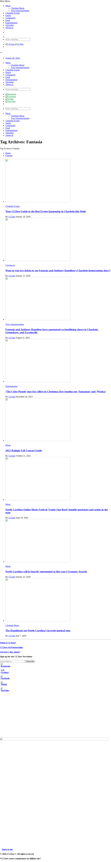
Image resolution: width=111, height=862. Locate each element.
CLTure (12, 217)
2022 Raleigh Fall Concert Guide (23, 450)
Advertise (9, 25)
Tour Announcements (20, 10)
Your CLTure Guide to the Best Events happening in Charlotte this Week (45, 211)
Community (10, 18)
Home (8, 153)
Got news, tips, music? (10, 652)
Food (7, 20)
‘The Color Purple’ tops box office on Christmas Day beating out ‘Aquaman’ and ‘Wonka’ (55, 391)
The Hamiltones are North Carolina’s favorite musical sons (37, 630)
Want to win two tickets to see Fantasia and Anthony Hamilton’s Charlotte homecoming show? (57, 270)
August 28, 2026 (12, 58)
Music (8, 6)
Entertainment (11, 23)
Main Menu (5, 1)
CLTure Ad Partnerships (11, 647)
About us (9, 27)
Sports (8, 15)
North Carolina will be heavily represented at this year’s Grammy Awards (46, 571)
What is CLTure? (8, 643)
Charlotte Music (18, 8)
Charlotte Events (12, 13)
